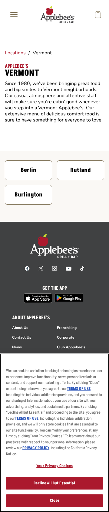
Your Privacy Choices (54, 466)
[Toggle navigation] (14, 14)
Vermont (42, 52)
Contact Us (21, 337)
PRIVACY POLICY (35, 448)
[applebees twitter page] (40, 268)
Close (54, 500)
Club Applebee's (71, 347)
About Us (20, 327)
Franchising (67, 327)
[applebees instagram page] (54, 268)
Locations (15, 53)
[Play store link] (68, 297)
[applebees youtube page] (68, 268)
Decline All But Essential (54, 483)
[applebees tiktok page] (82, 268)
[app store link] (38, 298)
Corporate (65, 337)
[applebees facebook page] (27, 268)
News (17, 347)
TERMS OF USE (79, 388)
